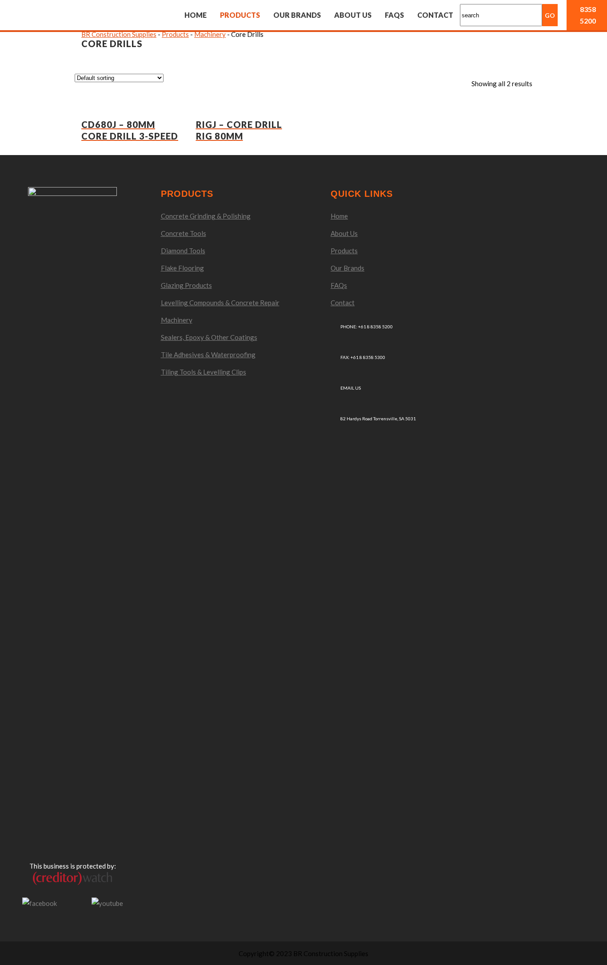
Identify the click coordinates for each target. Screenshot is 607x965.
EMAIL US (350, 388)
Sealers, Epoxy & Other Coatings (209, 337)
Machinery (176, 320)
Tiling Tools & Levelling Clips (203, 372)
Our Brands (347, 268)
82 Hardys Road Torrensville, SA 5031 (378, 418)
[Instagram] (74, 903)
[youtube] (107, 902)
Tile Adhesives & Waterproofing (208, 355)
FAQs (339, 285)
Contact (343, 303)
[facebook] (39, 902)
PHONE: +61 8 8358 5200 (366, 326)
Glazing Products (186, 285)
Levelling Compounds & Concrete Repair (220, 303)
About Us (344, 233)
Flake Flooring (182, 268)
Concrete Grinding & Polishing (206, 216)
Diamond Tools (183, 251)
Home (339, 216)
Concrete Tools (183, 233)
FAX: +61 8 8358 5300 (362, 357)
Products (344, 251)
